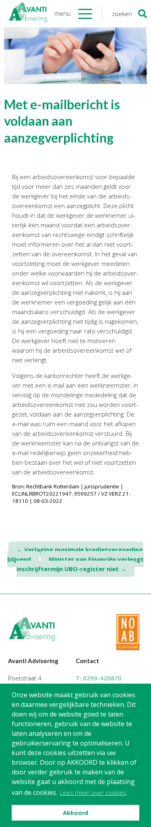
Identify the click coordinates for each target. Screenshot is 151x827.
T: (99, 678)
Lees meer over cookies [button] (93, 792)
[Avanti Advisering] (28, 13)
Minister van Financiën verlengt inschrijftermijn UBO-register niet (80, 564)
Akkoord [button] (75, 813)
